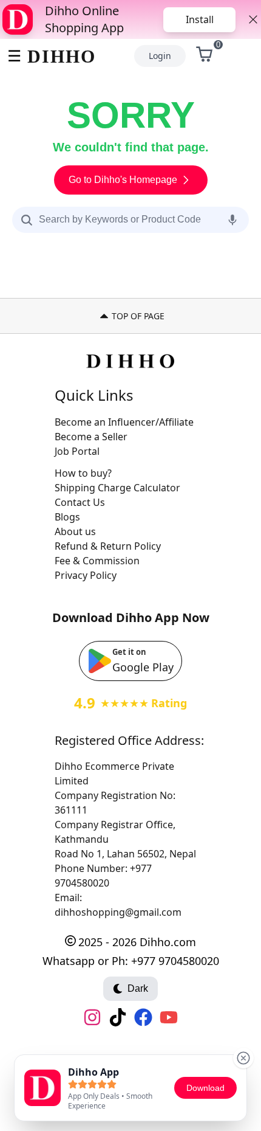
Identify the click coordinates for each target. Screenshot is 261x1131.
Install (200, 19)
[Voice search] (232, 219)
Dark (137, 988)
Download (205, 1088)
